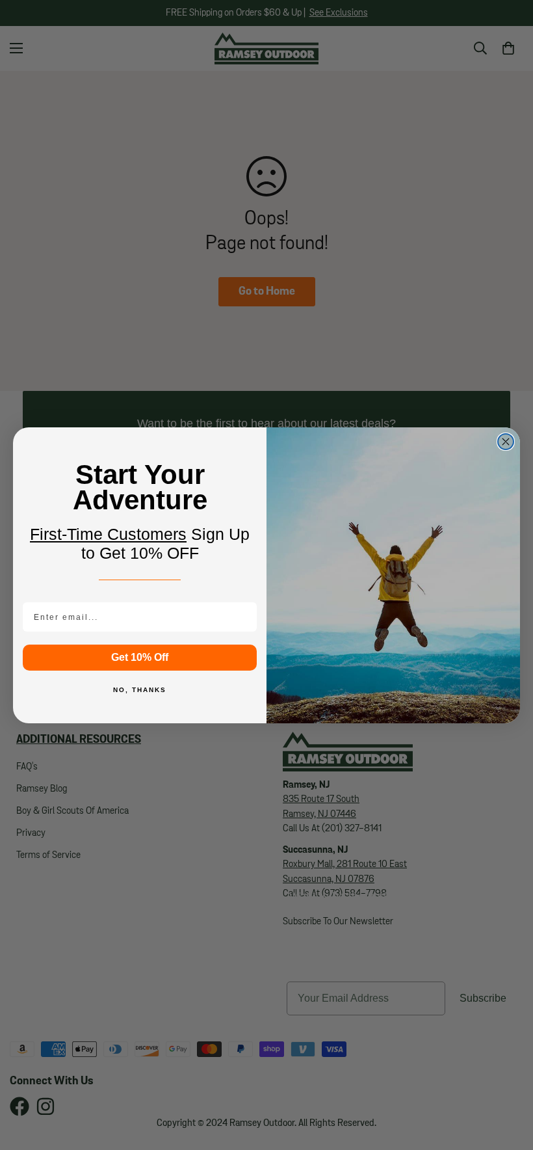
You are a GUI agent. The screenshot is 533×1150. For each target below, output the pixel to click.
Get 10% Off (139, 657)
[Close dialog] (506, 441)
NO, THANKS (139, 689)
